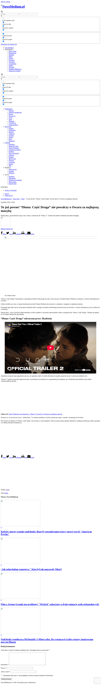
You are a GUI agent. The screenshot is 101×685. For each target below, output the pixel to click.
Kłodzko (11, 55)
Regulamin (12, 178)
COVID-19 (12, 123)
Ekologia (11, 121)
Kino (10, 139)
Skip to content (5, 1)
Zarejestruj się (5, 44)
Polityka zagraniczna (15, 112)
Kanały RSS (12, 183)
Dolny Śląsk (12, 51)
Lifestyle (7, 143)
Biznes (11, 114)
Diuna (6, 493)
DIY (10, 166)
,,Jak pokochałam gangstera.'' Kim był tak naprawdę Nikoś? (31, 569)
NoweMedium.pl (6, 199)
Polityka (11, 110)
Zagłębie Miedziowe (15, 69)
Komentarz (5, 664)
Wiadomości (8, 109)
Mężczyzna (12, 159)
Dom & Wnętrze (14, 148)
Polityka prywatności (15, 180)
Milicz (11, 56)
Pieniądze (12, 144)
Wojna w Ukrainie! (11, 190)
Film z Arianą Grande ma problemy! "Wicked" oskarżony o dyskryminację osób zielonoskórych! (50, 604)
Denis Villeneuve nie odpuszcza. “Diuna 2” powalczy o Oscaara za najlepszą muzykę (35, 414)
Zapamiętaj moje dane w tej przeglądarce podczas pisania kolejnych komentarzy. (28, 675)
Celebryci (12, 134)
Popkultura (12, 130)
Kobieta (11, 157)
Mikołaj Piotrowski (7, 229)
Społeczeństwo (13, 125)
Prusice (11, 58)
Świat (10, 118)
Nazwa (3, 668)
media (8, 490)
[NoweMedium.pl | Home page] (13, 6)
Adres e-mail (5, 672)
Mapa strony (12, 182)
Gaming (11, 135)
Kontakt (11, 171)
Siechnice (12, 60)
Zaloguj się (13, 44)
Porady (11, 164)
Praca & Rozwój (14, 153)
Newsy (7, 194)
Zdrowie (11, 155)
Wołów (11, 65)
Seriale (11, 137)
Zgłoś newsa (13, 169)
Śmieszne (12, 141)
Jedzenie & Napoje (15, 150)
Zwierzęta (12, 162)
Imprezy (11, 132)
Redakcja (11, 176)
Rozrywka (8, 127)
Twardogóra (12, 64)
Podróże (11, 151)
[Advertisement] (50, 397)
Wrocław (11, 67)
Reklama (11, 173)
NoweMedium (9, 48)
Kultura (11, 128)
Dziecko (11, 160)
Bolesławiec (12, 53)
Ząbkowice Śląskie (15, 71)
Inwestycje (12, 116)
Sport (10, 119)
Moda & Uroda (13, 146)
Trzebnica (12, 62)
